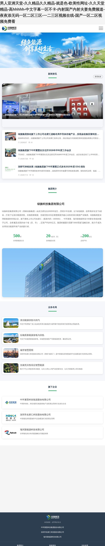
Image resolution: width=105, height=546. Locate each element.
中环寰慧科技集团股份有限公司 (52, 527)
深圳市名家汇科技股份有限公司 (52, 532)
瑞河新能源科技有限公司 (52, 537)
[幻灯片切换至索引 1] (52, 65)
